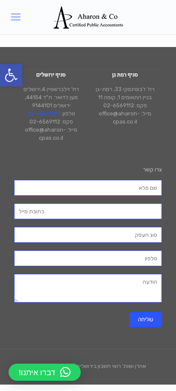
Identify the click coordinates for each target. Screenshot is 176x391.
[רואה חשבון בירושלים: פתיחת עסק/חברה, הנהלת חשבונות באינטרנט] (88, 17)
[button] (11, 75)
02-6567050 (43, 113)
